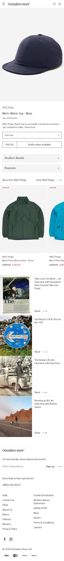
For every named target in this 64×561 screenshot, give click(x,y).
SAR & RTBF (40, 508)
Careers (38, 527)
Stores (37, 517)
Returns (6, 524)
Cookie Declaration (44, 495)
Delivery (6, 519)
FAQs (5, 505)
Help (4, 495)
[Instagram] (11, 539)
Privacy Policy (9, 529)
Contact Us (8, 500)
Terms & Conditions (44, 522)
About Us (7, 509)
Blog (36, 513)
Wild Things (8, 107)
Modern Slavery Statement (42, 502)
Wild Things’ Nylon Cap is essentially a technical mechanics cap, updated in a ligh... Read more (30, 125)
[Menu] (3, 4)
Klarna (5, 514)
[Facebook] (4, 539)
